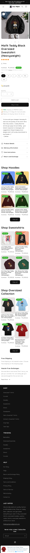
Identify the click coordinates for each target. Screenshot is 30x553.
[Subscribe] (25, 536)
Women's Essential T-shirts (11, 419)
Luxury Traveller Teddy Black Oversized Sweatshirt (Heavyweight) (21, 249)
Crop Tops (6, 423)
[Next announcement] (27, 2)
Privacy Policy (7, 486)
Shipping (10, 69)
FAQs (4, 470)
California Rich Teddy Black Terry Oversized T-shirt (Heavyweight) (8, 316)
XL (19, 76)
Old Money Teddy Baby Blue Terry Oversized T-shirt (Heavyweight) (21, 314)
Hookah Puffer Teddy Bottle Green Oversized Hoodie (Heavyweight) (21, 211)
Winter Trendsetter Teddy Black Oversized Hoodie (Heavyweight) (21, 188)
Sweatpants (6, 411)
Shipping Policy (7, 478)
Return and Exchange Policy (11, 474)
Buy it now (15, 105)
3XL (4, 79)
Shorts (5, 407)
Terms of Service (8, 489)
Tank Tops (6, 426)
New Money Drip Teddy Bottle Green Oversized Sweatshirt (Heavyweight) (21, 273)
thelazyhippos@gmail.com (11, 524)
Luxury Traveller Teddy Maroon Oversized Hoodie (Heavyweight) (7, 211)
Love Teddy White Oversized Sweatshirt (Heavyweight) (7, 248)
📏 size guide (5, 85)
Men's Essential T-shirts (10, 415)
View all (15, 219)
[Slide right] (18, 42)
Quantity (3, 90)
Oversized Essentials (9, 441)
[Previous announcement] (3, 2)
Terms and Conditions (9, 482)
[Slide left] (11, 42)
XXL (25, 76)
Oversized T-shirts (8, 392)
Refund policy (7, 493)
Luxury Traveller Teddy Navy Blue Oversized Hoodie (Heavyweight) (7, 188)
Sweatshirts (6, 404)
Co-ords (5, 396)
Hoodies (5, 400)
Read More (4, 379)
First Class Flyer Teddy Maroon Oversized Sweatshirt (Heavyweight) (7, 273)
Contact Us (6, 497)
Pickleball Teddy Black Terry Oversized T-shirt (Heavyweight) (7, 339)
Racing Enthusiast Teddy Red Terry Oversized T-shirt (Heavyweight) (20, 341)
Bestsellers (6, 437)
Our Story (6, 467)
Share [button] (4, 63)
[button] (3, 6)
